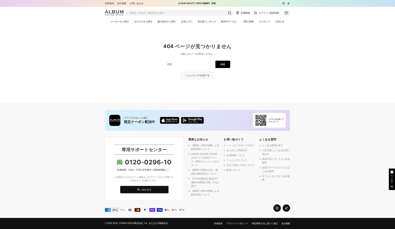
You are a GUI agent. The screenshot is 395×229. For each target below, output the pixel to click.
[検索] (229, 13)
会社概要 (122, 3)
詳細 (213, 3)
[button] (392, 179)
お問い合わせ (136, 3)
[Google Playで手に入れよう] (192, 120)
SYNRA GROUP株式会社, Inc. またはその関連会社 (143, 223)
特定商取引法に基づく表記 (265, 223)
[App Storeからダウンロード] (169, 120)
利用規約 (109, 3)
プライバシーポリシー (237, 223)
